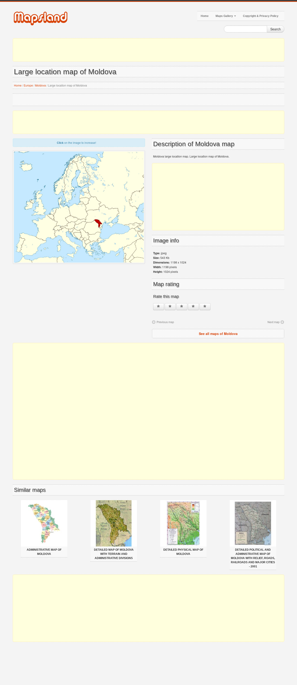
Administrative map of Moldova (44, 552)
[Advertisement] (148, 49)
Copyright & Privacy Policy (260, 16)
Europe (28, 85)
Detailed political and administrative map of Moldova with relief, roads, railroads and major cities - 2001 (253, 558)
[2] (170, 306)
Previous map (165, 322)
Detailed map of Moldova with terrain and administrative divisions (114, 554)
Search (275, 29)
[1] (158, 306)
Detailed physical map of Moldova (183, 552)
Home (205, 16)
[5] (205, 306)
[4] (193, 306)
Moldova (40, 85)
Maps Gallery (225, 16)
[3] (181, 306)
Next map (274, 322)
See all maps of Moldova (218, 333)
